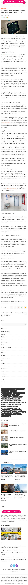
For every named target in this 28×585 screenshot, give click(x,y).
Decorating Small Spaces (17, 396)
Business (3, 334)
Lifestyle (3, 8)
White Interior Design (6, 416)
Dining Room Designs (6, 398)
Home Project (22, 402)
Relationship (4, 374)
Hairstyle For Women (6, 400)
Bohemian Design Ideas (6, 392)
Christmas (3, 336)
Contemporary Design (6, 394)
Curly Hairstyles (16, 394)
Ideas (2, 360)
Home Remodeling (16, 404)
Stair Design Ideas (21, 412)
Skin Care (14, 412)
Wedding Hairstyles (17, 414)
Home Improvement (5, 358)
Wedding (3, 382)
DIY (1, 339)
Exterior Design (4, 342)
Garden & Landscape (6, 347)
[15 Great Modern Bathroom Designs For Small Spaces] (4, 438)
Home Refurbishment (6, 404)
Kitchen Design (16, 408)
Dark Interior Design (6, 396)
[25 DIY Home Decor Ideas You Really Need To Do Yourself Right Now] (4, 424)
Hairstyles (3, 350)
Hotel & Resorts (14, 406)
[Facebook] (2, 17)
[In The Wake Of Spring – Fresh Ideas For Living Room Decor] (4, 431)
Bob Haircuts (13, 390)
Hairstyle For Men (16, 398)
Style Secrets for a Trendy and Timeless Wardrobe (13, 556)
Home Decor (4, 355)
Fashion (3, 344)
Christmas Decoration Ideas (18, 392)
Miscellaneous (4, 368)
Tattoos (3, 376)
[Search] (25, 2)
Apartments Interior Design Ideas (8, 388)
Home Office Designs (14, 402)
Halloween (3, 352)
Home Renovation (5, 406)
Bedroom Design (5, 390)
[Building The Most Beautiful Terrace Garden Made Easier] (4, 445)
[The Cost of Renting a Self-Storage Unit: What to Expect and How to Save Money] (20, 469)
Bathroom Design (20, 388)
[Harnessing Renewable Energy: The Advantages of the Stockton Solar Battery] (7, 469)
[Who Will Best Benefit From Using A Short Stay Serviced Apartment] (20, 488)
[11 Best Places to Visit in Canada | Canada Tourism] (4, 452)
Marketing (3, 366)
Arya (8, 15)
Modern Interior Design (16, 410)
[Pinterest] (5, 17)
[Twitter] (3, 17)
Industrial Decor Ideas (6, 408)
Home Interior (4, 402)
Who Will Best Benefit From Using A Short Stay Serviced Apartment (20, 496)
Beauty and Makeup (5, 331)
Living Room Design (6, 410)
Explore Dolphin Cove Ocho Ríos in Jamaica (12, 550)
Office (2, 371)
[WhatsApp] (6, 17)
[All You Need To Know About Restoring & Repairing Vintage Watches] (7, 488)
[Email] (8, 17)
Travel (2, 379)
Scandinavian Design (6, 412)
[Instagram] (16, 565)
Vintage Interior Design (6, 414)
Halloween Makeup (16, 400)
